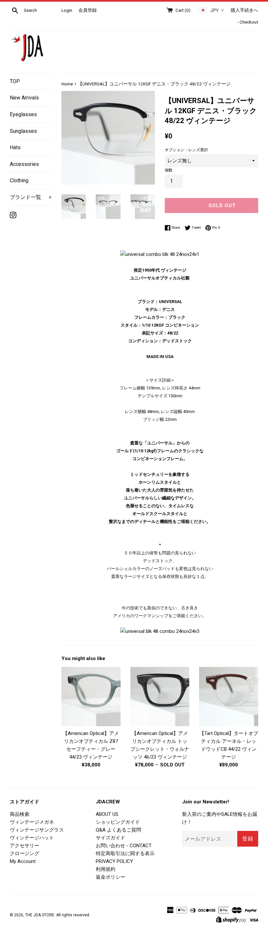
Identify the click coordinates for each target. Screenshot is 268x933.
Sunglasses (23, 131)
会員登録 (87, 10)
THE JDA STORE (39, 915)
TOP (15, 81)
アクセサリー (24, 846)
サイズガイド (110, 838)
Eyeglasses (23, 114)
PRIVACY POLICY (114, 861)
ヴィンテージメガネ (32, 822)
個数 (169, 170)
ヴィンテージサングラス (37, 830)
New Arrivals (24, 98)
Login (66, 10)
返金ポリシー (110, 877)
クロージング (24, 853)
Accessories (24, 164)
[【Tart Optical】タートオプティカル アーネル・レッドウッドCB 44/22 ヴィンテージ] (228, 696)
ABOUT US (107, 814)
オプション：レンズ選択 (186, 150)
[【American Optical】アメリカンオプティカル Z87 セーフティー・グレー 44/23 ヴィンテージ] (91, 696)
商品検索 (19, 814)
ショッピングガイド (118, 822)
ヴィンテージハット (32, 838)
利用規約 (105, 869)
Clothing (19, 180)
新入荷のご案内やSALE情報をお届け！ (219, 818)
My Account (23, 861)
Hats (15, 147)
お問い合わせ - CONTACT (124, 846)
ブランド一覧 (31, 197)
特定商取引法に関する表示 (125, 853)
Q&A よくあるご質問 (118, 830)
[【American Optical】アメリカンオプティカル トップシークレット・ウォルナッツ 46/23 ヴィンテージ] (160, 696)
